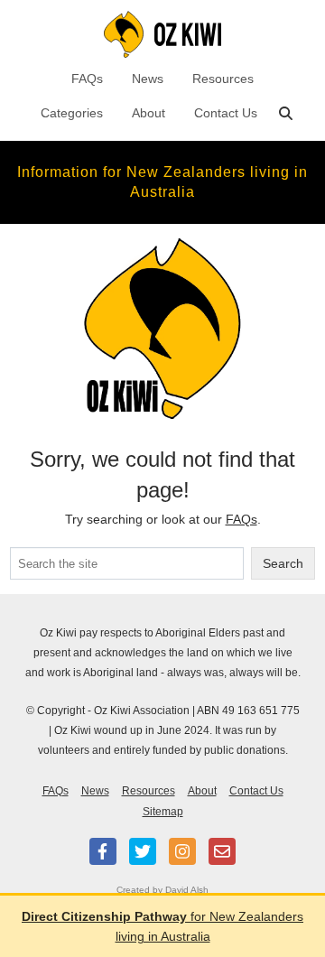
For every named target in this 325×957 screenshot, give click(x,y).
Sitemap (163, 811)
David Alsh (187, 890)
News (147, 78)
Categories (72, 113)
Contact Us (225, 113)
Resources (223, 78)
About (148, 113)
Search (283, 563)
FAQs (87, 78)
